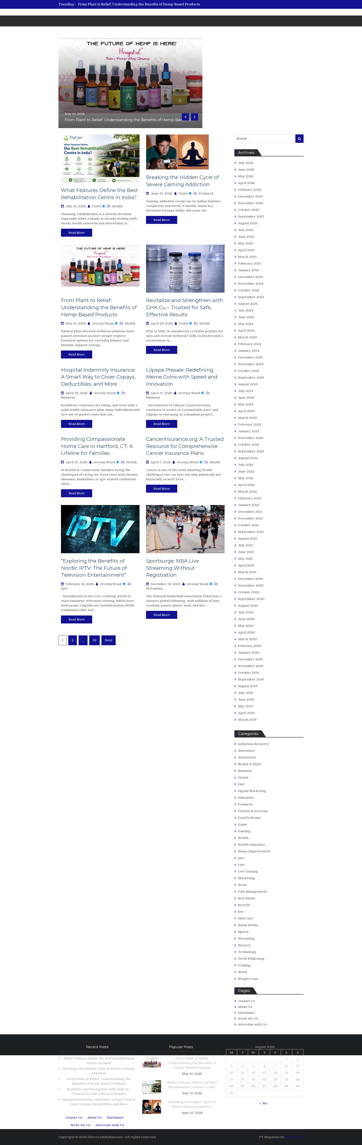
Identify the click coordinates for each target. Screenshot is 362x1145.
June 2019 (246, 699)
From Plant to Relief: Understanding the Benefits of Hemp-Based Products (139, 4)
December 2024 (250, 277)
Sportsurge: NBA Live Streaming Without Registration (172, 568)
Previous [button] (185, 117)
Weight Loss (248, 979)
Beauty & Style (249, 764)
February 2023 (249, 424)
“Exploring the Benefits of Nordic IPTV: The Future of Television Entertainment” (94, 568)
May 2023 (245, 404)
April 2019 (246, 713)
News (242, 885)
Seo (241, 912)
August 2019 (247, 686)
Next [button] (194, 117)
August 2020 (248, 606)
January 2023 (248, 431)
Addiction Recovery (253, 744)
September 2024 (251, 297)
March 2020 (247, 639)
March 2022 (247, 491)
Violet (96, 206)
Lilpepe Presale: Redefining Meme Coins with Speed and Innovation (181, 377)
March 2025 (247, 257)
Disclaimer (246, 1013)
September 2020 (251, 599)
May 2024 (245, 324)
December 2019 (250, 659)
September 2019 (251, 679)
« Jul (263, 1103)
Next (108, 640)
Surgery (244, 945)
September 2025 (251, 216)
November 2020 (251, 585)
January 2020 (249, 652)
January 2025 (248, 270)
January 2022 (248, 505)
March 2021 (247, 572)
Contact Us (246, 1001)
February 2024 (249, 344)
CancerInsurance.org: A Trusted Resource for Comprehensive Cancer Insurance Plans (185, 446)
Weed (242, 972)
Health (117, 206)
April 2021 (246, 565)
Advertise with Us (252, 1024)
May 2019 (245, 706)
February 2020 (249, 646)
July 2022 (245, 465)
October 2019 (248, 673)
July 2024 (245, 310)
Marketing (246, 878)
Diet (241, 784)
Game (242, 824)
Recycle (244, 905)
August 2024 (248, 304)
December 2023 (250, 357)
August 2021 (247, 538)
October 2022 (248, 445)
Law (241, 865)
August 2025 (248, 223)
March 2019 (247, 720)
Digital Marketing (252, 791)
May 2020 (245, 626)
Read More (77, 232)
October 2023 (248, 371)
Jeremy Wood (103, 323)
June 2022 (246, 471)
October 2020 (249, 592)
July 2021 (245, 545)
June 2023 (246, 398)
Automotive (247, 757)
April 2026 (246, 183)
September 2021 (251, 532)
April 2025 (246, 250)
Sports (243, 932)
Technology (247, 952)
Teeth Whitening (251, 959)
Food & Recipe (249, 818)
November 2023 (250, 364)
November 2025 (250, 203)
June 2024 (246, 317)
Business (68, 397)
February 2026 (249, 190)
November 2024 (250, 284)
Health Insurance (251, 844)
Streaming (154, 588)
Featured (206, 193)
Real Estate (246, 898)
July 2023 (245, 391)
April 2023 (246, 411)
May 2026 (245, 176)
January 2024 (248, 351)
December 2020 (250, 579)
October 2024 (248, 290)
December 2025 (250, 196)
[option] (142, 4)
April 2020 (246, 632)
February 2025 (249, 263)
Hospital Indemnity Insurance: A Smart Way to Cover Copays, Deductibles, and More (98, 377)
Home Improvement (254, 851)
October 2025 (248, 210)
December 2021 (250, 512)
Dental (243, 777)
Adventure (246, 751)
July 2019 (245, 693)
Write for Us (248, 1018)
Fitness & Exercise (253, 811)
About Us (245, 1007)
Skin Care (245, 918)
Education (246, 798)
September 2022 (251, 451)
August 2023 (248, 384)
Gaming (244, 831)
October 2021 (248, 525)
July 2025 (245, 230)
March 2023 (247, 418)
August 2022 (248, 458)
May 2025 (245, 243)
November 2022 (250, 438)
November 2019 (250, 666)
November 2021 (250, 518)
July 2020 (245, 612)
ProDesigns (294, 1137)
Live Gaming (248, 871)
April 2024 (246, 330)
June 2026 (246, 169)
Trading (244, 965)
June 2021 (246, 552)
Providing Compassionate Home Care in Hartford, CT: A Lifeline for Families (97, 446)
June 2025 (246, 237)
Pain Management (252, 891)
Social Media (248, 925)
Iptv (64, 588)
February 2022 (249, 498)
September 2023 (251, 377)
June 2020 (246, 619)
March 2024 (247, 337)
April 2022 (246, 485)
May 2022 (245, 478)
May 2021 (245, 559)
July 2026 (245, 163)
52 (94, 640)
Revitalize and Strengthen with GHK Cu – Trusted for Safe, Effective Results (184, 307)
